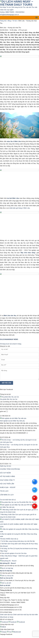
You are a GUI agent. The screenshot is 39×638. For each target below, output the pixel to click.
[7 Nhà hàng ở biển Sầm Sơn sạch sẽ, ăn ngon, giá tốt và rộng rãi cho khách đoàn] (19, 511)
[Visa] (9, 632)
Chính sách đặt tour (6, 614)
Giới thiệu (3, 7)
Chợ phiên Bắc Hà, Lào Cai (8, 399)
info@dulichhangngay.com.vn (9, 14)
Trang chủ (3, 21)
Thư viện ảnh (27, 7)
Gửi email (13, 344)
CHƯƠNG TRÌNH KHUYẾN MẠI (10, 469)
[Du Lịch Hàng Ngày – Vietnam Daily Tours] (19, 3)
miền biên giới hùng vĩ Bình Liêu (19, 208)
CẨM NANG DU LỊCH (7, 495)
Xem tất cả (12, 500)
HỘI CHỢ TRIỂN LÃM (7, 484)
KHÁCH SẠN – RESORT (7, 487)
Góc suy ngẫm (8, 10)
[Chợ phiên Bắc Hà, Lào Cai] (9, 397)
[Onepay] (3, 632)
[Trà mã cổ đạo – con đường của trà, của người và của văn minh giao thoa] (19, 441)
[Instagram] (21, 622)
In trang (18, 344)
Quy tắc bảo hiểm (32, 614)
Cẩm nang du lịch (17, 7)
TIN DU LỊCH (4, 491)
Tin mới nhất (4, 500)
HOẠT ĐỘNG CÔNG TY (7, 480)
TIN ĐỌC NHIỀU (5, 539)
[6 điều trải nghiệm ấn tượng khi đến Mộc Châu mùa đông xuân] (19, 530)
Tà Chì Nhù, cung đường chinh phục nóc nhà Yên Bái (18, 541)
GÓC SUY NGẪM (5, 473)
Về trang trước (4, 344)
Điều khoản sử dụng (6, 617)
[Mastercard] (16, 632)
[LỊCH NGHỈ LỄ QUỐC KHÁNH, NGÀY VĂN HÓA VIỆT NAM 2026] (19, 520)
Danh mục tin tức (5, 466)
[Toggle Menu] (36, 18)
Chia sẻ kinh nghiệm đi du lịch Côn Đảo (14, 553)
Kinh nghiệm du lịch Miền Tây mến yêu (12, 421)
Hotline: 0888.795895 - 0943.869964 (12, 12)
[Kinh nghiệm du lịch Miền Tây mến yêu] (13, 418)
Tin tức (8, 7)
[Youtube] (12, 622)
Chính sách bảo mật (19, 614)
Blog (9, 21)
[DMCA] (3, 627)
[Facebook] (4, 622)
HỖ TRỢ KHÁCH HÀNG (7, 476)
